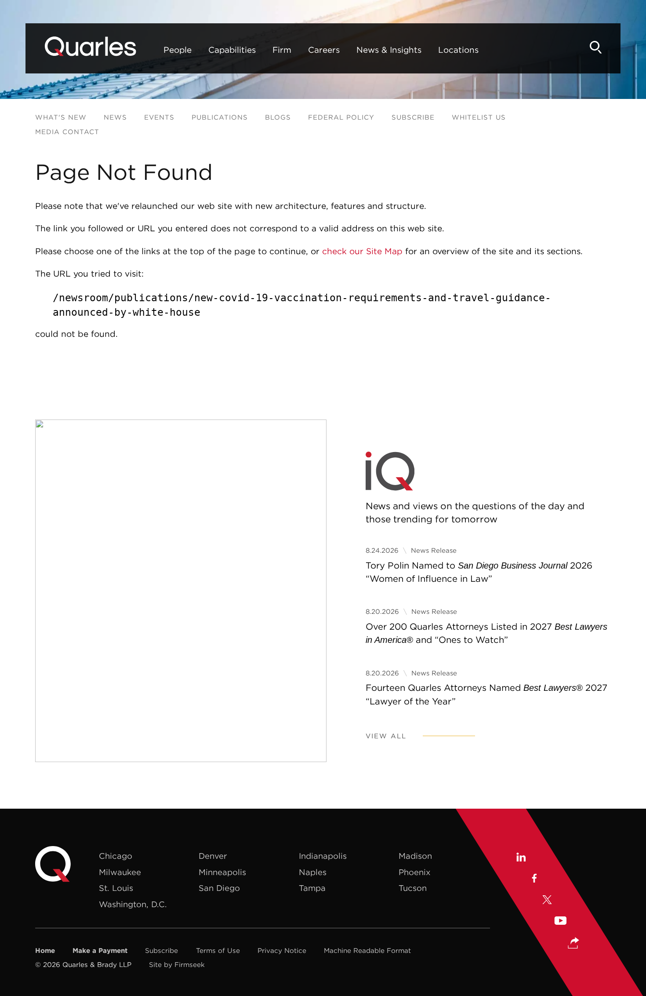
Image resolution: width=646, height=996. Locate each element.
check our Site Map (362, 251)
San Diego (219, 888)
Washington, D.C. (133, 904)
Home (45, 950)
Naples (313, 872)
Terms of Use (218, 950)
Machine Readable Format (367, 950)
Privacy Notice (282, 950)
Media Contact (67, 132)
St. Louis (116, 888)
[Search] (596, 47)
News (115, 117)
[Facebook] (534, 879)
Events (159, 117)
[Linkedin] (520, 858)
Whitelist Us (479, 117)
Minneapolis (222, 872)
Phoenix (415, 872)
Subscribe (413, 117)
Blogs (278, 117)
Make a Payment (100, 950)
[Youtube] (560, 921)
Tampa (312, 888)
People (177, 49)
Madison (415, 856)
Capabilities (232, 49)
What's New (61, 117)
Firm (281, 49)
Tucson (413, 888)
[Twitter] (547, 900)
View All (386, 736)
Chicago (115, 856)
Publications (220, 117)
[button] (573, 943)
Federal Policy (341, 117)
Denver (213, 856)
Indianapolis (323, 856)
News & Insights (388, 49)
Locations (458, 49)
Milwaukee (120, 872)
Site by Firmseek (177, 964)
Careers (324, 49)
